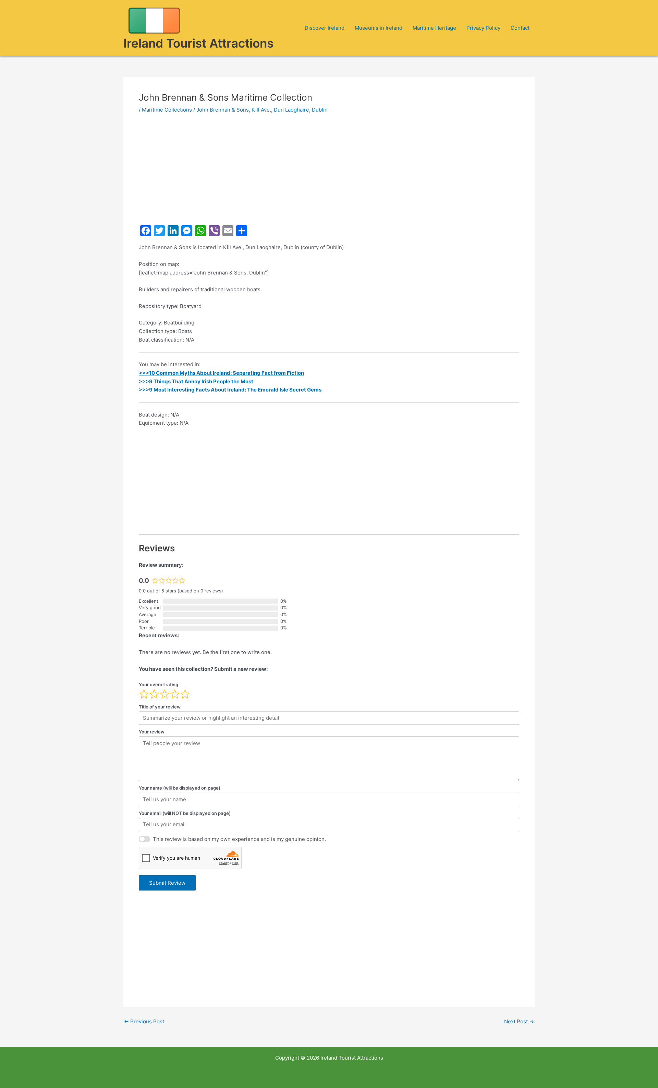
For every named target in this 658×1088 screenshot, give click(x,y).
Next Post (519, 1021)
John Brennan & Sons (222, 109)
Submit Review (167, 883)
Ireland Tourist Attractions (198, 43)
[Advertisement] (329, 172)
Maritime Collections (167, 109)
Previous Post (144, 1021)
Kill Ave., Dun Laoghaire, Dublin (290, 109)
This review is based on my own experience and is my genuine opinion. (239, 839)
